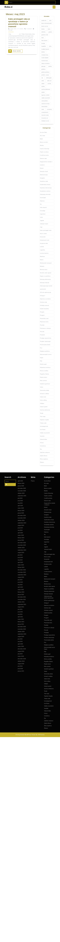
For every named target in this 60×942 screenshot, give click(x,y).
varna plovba (44, 100)
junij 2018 (20, 668)
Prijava (33, 481)
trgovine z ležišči (45, 95)
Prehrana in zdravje (45, 328)
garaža (50, 32)
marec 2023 (21, 565)
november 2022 (22, 572)
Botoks (42, 145)
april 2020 (20, 644)
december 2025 (22, 488)
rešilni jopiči (49, 77)
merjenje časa (44, 54)
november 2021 (22, 599)
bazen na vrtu (44, 26)
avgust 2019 (21, 651)
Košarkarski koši (44, 240)
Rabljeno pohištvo (45, 351)
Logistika (42, 250)
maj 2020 (20, 641)
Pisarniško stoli (44, 318)
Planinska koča (44, 321)
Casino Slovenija (44, 148)
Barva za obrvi (44, 142)
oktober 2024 (21, 520)
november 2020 (22, 629)
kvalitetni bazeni (45, 49)
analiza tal (43, 20)
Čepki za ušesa (44, 152)
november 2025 (22, 490)
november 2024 (22, 518)
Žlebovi (42, 462)
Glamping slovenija (45, 194)
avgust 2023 (21, 552)
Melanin (42, 266)
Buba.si (8, 7)
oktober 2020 (21, 631)
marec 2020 (21, 646)
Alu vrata (42, 135)
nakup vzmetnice (45, 63)
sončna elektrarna (45, 89)
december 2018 (22, 658)
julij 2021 (20, 609)
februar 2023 (21, 567)
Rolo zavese (43, 380)
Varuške (42, 436)
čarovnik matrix (45, 115)
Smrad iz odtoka (44, 393)
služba (43, 86)
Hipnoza (42, 201)
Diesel (41, 168)
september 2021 (22, 604)
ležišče (43, 52)
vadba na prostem (45, 98)
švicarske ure (44, 118)
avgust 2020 (21, 636)
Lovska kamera (44, 253)
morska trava (44, 60)
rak (42, 77)
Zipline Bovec (43, 455)
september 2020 (22, 634)
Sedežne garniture (45, 383)
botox (49, 29)
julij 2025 (20, 498)
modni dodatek (44, 57)
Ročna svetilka (44, 370)
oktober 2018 (21, 661)
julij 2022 (20, 579)
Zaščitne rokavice (45, 452)
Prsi (41, 348)
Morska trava (43, 269)
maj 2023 (20, 560)
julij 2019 (20, 653)
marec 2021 (21, 619)
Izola (41, 217)
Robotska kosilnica (45, 367)
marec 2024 (21, 535)
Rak (41, 361)
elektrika (43, 32)
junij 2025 (20, 500)
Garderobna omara (45, 184)
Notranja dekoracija (45, 279)
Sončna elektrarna (45, 410)
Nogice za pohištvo (45, 276)
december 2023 (22, 542)
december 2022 (22, 569)
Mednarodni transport (46, 263)
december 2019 (22, 648)
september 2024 (22, 523)
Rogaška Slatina (44, 374)
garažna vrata (44, 34)
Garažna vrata (44, 181)
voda (42, 109)
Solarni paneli (43, 406)
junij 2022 (20, 582)
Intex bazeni (44, 40)
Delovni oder (43, 158)
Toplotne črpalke (44, 419)
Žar (41, 449)
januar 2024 (21, 540)
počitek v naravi (45, 75)
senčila (49, 83)
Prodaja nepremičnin (45, 338)
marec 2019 (21, 656)
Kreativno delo (44, 243)
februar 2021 (21, 621)
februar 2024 (21, 537)
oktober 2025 (21, 493)
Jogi (41, 227)
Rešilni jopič (43, 364)
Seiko (41, 387)
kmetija (43, 43)
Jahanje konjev (44, 223)
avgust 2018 (21, 663)
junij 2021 (20, 611)
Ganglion (42, 178)
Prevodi (42, 331)
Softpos (42, 403)
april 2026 (20, 481)
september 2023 (22, 550)
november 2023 (22, 545)
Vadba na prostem (45, 432)
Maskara (42, 256)
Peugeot (42, 315)
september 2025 (22, 495)
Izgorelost (42, 214)
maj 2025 (20, 503)
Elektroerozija (44, 174)
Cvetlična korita (44, 155)
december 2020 (22, 626)
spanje (43, 92)
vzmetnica (49, 109)
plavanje (43, 66)
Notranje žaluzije (44, 282)
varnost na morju (45, 103)
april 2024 (20, 532)
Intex (42, 37)
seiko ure (49, 80)
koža (50, 46)
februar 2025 (21, 510)
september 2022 (22, 574)
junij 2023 (20, 557)
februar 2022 (21, 592)
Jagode (42, 220)
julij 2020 (20, 639)
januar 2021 (21, 624)
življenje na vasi (45, 120)
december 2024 (22, 515)
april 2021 (20, 616)
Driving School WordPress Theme (25, 734)
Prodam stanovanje (45, 341)
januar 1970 (21, 671)
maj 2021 (20, 614)
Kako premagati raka (45, 230)
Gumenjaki (43, 197)
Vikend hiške (43, 439)
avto (50, 20)
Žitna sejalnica (44, 459)
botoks (43, 29)
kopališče (43, 46)
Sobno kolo (43, 396)
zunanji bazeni (44, 112)
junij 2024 (20, 527)
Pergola (42, 312)
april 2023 (20, 562)
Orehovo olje (43, 302)
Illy (41, 204)
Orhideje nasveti (44, 305)
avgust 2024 (21, 525)
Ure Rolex (43, 429)
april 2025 (20, 505)
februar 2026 (21, 483)
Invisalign (42, 210)
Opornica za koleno (45, 298)
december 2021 (22, 597)
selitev (42, 83)
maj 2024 (20, 530)
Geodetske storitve (45, 191)
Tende (41, 413)
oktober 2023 (21, 547)
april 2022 (20, 587)
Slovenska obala (44, 390)
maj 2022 (20, 584)
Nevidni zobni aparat (45, 272)
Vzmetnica (43, 446)
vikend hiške (44, 106)
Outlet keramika (44, 308)
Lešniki (42, 246)
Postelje (42, 325)
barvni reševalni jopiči (46, 23)
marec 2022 (21, 589)
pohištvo (43, 69)
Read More (14, 51)
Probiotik (42, 334)
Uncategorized (44, 426)
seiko (42, 80)
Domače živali (44, 171)
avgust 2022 (21, 577)
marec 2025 (21, 508)
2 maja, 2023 (13, 28)
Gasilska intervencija (46, 187)
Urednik (21, 28)
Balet (41, 138)
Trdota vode (43, 423)
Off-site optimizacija (45, 292)
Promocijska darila (45, 344)
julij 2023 (20, 555)
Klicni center (43, 233)
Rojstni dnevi (43, 377)
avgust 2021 (21, 606)
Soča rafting (43, 400)
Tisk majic (43, 416)
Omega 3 (42, 295)
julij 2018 (20, 666)
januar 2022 (21, 594)
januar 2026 (21, 485)
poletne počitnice (45, 72)
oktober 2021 (21, 602)
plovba (50, 66)
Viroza (42, 442)
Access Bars (43, 132)
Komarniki (43, 236)
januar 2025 (21, 513)
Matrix (41, 259)
